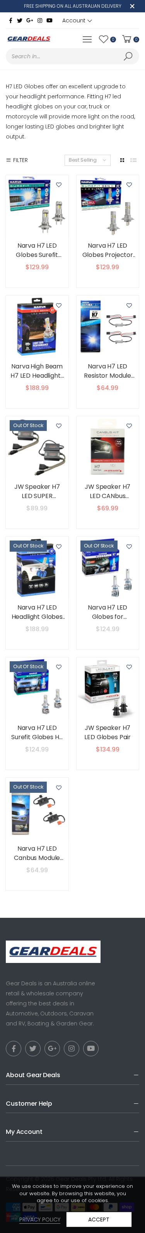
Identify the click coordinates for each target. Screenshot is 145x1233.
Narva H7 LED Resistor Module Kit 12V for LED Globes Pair (107, 380)
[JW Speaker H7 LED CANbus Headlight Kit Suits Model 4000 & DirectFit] (108, 447)
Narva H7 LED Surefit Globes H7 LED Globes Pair (37, 737)
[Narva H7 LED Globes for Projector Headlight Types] (108, 568)
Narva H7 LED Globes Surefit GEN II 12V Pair (37, 255)
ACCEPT (98, 1219)
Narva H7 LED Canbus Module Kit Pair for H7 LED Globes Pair (37, 862)
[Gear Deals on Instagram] (40, 20)
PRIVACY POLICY (39, 1219)
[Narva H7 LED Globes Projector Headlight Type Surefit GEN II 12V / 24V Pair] (108, 206)
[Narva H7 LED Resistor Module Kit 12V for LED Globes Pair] (108, 327)
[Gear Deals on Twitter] (19, 20)
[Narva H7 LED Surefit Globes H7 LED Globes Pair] (37, 688)
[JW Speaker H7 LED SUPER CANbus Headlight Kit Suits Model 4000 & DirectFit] (37, 447)
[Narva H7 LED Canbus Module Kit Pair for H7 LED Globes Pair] (37, 809)
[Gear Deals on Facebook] (10, 20)
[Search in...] (129, 56)
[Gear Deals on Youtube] (49, 20)
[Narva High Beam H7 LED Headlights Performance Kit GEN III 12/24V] (37, 327)
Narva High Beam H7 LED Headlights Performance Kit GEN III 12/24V (36, 380)
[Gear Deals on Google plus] (29, 20)
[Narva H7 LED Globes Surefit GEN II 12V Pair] (37, 206)
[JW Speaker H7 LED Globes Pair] (108, 688)
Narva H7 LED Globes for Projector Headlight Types (108, 621)
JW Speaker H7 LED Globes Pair (107, 732)
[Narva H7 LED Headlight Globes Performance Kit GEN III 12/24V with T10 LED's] (37, 568)
